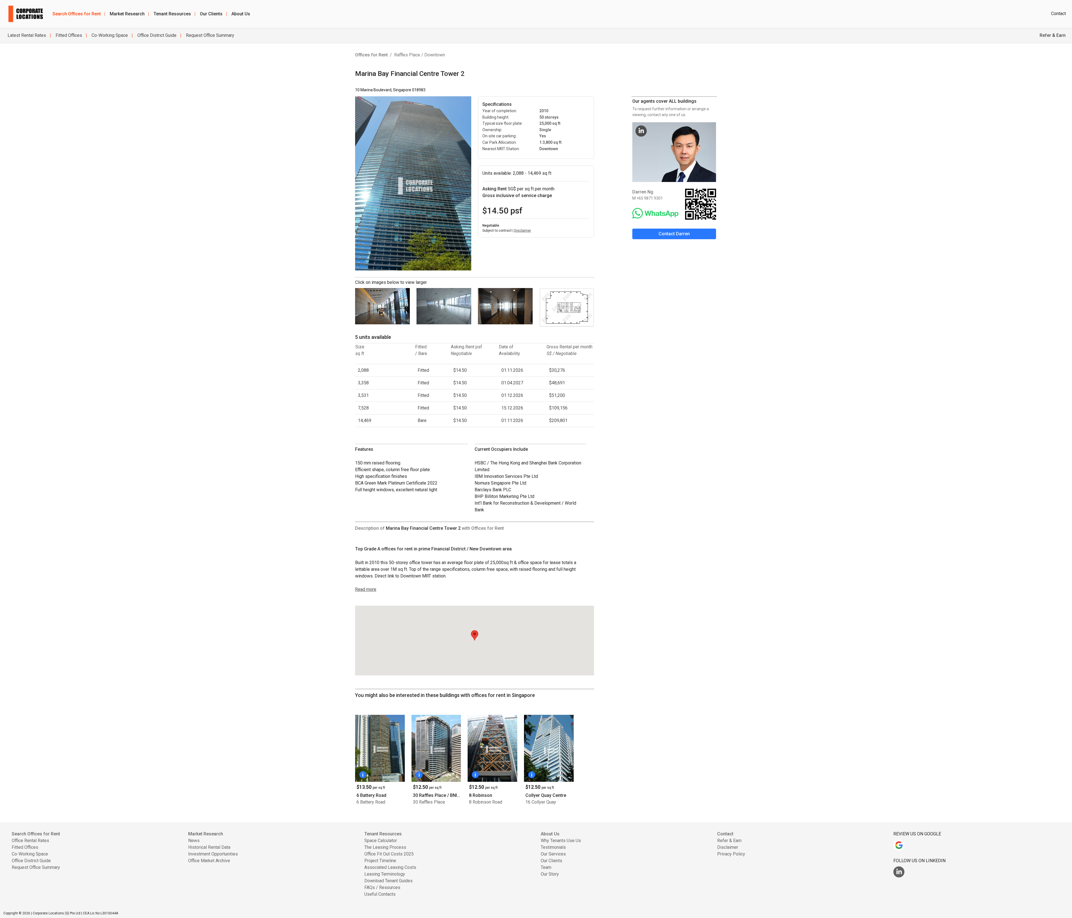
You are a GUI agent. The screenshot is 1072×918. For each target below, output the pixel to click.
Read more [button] (365, 589)
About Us (240, 13)
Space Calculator (380, 840)
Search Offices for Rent (78, 13)
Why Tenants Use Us (561, 840)
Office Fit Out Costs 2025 (389, 854)
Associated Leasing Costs (390, 867)
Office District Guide (156, 35)
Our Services (553, 854)
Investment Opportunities (213, 854)
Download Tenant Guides (388, 880)
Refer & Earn (729, 840)
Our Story (550, 874)
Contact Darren (674, 233)
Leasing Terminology (384, 874)
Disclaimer (522, 231)
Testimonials (553, 847)
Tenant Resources (174, 13)
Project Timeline (380, 860)
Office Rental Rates (30, 840)
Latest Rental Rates (27, 35)
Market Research (129, 13)
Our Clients (213, 13)
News (194, 840)
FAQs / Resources (382, 887)
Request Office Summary (209, 35)
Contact (1058, 13)
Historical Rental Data (209, 847)
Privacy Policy (731, 854)
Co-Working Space (109, 35)
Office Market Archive (209, 860)
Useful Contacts (380, 894)
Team (546, 867)
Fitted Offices (68, 35)
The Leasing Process (385, 847)
